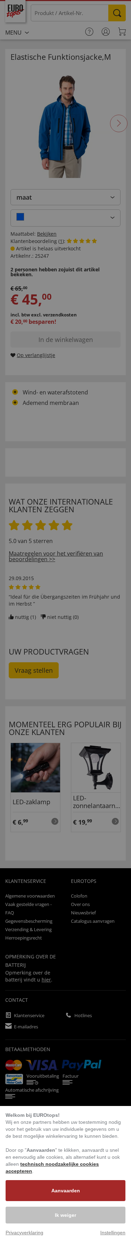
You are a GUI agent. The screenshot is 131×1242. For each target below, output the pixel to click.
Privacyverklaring (24, 1232)
